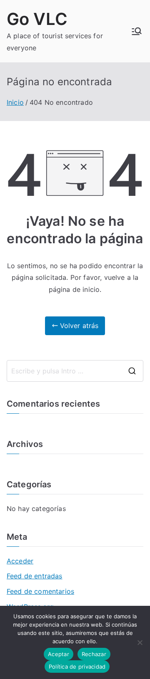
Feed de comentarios (40, 591)
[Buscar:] (75, 370)
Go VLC (37, 19)
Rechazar (94, 654)
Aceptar (58, 654)
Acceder (20, 561)
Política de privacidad (77, 666)
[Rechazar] (139, 642)
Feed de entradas (34, 576)
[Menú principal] (136, 31)
